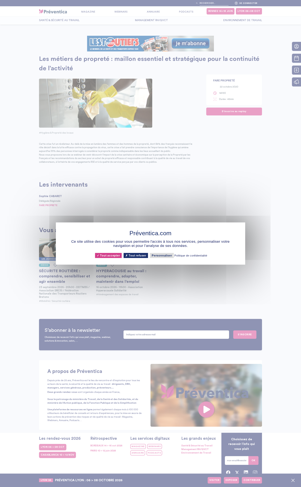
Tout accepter (109, 255)
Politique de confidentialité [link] (190, 255)
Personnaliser (162, 255)
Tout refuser (137, 255)
